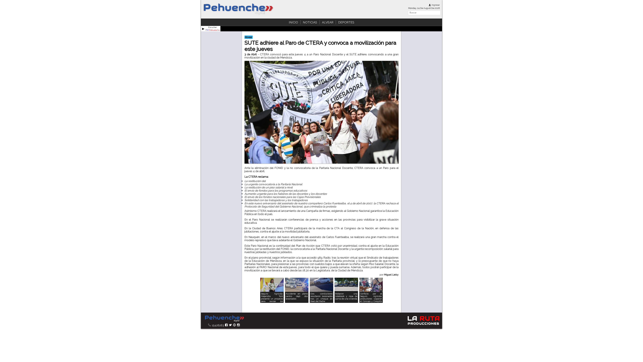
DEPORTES (346, 22)
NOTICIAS (310, 22)
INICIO (293, 22)
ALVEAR (327, 22)
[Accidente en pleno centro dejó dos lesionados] (296, 302)
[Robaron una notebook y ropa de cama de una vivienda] (346, 302)
